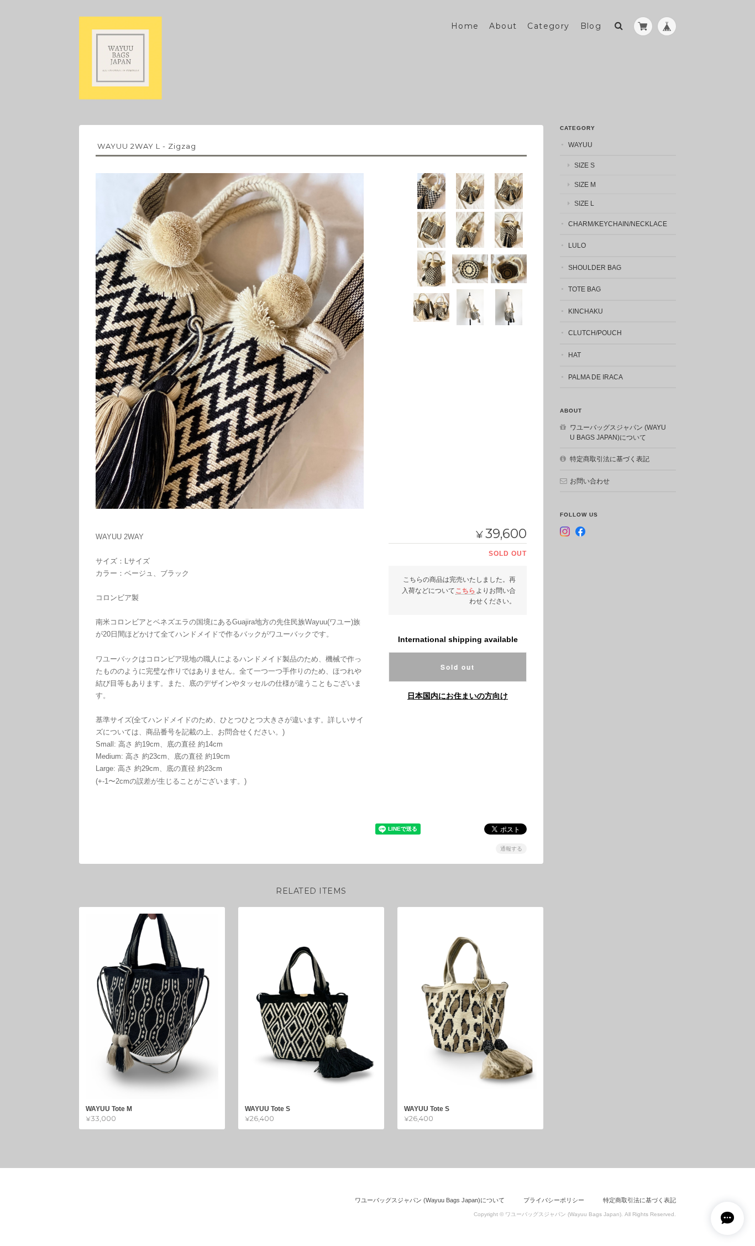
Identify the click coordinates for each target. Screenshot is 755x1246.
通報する (511, 849)
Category (548, 26)
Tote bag (584, 289)
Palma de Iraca (595, 376)
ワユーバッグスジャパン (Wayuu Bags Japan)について (618, 432)
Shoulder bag (594, 267)
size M (585, 184)
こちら (465, 590)
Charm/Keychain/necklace (617, 223)
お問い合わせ (590, 480)
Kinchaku (585, 311)
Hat (574, 354)
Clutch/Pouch (595, 332)
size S (584, 165)
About (503, 26)
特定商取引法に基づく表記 (609, 458)
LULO (577, 245)
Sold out (458, 667)
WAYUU (580, 144)
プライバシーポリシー (553, 1200)
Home (465, 26)
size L (584, 203)
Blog (591, 26)
